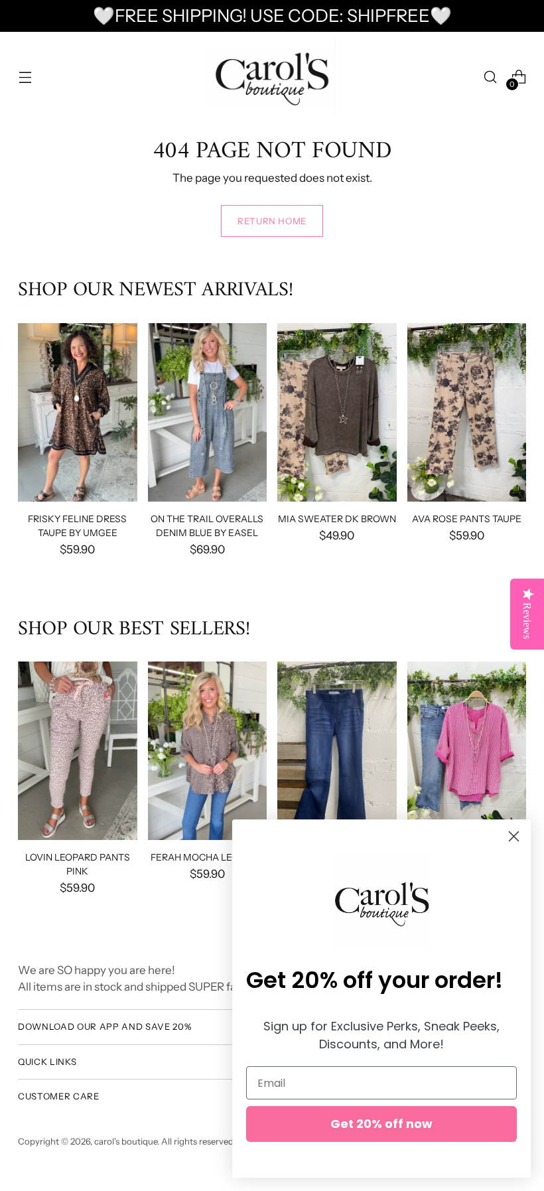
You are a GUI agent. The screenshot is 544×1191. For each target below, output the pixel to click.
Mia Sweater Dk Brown (337, 518)
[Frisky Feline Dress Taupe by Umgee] (77, 412)
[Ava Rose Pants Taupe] (467, 412)
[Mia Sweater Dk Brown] (337, 412)
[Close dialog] (513, 836)
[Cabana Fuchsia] (467, 751)
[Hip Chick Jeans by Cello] (337, 751)
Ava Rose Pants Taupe (466, 518)
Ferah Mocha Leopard (207, 857)
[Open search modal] (490, 77)
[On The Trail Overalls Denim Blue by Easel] (207, 412)
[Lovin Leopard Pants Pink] (77, 751)
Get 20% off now (381, 1123)
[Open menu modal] (24, 77)
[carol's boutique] (272, 77)
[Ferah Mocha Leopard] (207, 751)
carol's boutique (125, 1141)
